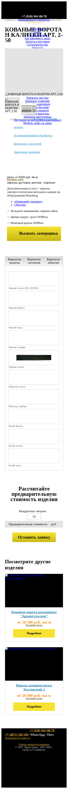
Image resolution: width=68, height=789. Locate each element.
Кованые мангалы (37, 113)
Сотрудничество (37, 44)
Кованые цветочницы (37, 116)
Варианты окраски (14, 260)
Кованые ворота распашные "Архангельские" (34, 614)
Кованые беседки (37, 107)
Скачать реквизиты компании (34, 744)
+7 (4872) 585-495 (17, 734)
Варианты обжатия (53, 260)
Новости (37, 47)
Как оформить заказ (37, 38)
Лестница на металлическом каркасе (37, 120)
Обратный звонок (34, 22)
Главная (9, 19)
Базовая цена (15, 179)
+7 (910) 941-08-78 (34, 16)
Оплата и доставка (37, 41)
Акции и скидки (37, 35)
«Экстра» (20, 204)
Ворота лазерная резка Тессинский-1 (34, 687)
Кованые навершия (37, 104)
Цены (37, 32)
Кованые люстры (38, 97)
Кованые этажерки (37, 101)
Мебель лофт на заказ (37, 123)
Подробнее (34, 633)
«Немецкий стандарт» (28, 201)
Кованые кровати (37, 110)
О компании (37, 28)
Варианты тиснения (34, 260)
